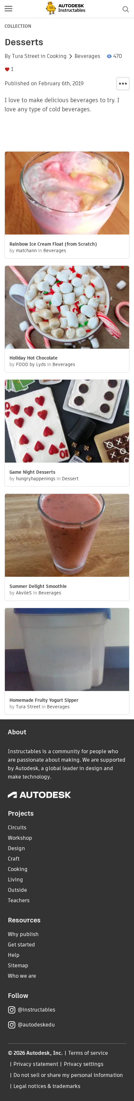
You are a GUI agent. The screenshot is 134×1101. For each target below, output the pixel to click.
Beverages (87, 56)
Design (16, 848)
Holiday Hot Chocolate (33, 358)
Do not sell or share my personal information (68, 1075)
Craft (14, 859)
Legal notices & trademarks (46, 1086)
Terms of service (88, 1053)
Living (15, 879)
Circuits (17, 827)
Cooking (57, 56)
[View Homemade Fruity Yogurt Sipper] (67, 650)
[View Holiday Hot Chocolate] (67, 308)
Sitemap (18, 965)
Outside (17, 890)
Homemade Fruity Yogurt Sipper (43, 700)
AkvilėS (24, 593)
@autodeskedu (36, 1024)
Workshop (20, 838)
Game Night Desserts (32, 472)
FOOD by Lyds (31, 364)
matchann (26, 250)
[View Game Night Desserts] (67, 422)
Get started (21, 944)
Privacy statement (35, 1064)
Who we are (22, 976)
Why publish (23, 934)
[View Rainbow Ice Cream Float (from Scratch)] (67, 194)
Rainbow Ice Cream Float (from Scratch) (53, 244)
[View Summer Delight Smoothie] (67, 536)
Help (14, 955)
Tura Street (25, 56)
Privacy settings (84, 1064)
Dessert (70, 478)
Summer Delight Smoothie (38, 586)
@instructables (36, 1009)
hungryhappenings (35, 478)
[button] (8, 9)
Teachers (19, 900)
